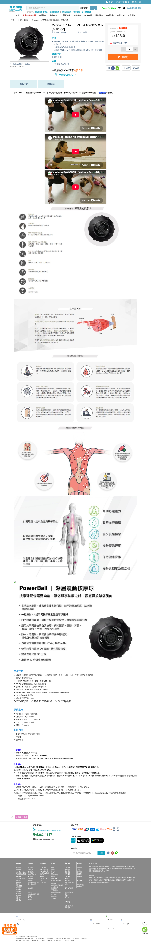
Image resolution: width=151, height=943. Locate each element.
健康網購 (58, 940)
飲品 (66, 884)
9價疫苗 (30, 869)
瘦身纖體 (54, 889)
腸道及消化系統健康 (57, 885)
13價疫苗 (31, 873)
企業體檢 (18, 901)
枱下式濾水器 (44, 871)
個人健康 (79, 873)
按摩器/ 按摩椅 (21, 817)
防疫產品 (67, 876)
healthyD (50, 940)
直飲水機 (43, 867)
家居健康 (79, 871)
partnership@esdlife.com (98, 871)
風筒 (66, 896)
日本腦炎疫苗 (32, 884)
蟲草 (52, 873)
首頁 (17, 15)
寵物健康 (67, 873)
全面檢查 (18, 867)
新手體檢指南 (86, 12)
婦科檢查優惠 (66, 12)
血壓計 (30, 892)
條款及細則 (67, 938)
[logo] (15, 12)
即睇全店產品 (66, 74)
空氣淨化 (67, 869)
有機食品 (79, 875)
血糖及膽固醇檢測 (33, 894)
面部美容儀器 (69, 892)
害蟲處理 (67, 880)
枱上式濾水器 (44, 869)
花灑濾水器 (43, 878)
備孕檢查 (18, 882)
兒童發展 (18, 899)
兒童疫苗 (30, 867)
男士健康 (18, 876)
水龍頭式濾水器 (45, 873)
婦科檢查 (18, 869)
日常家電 (67, 867)
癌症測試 (18, 888)
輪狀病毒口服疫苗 (33, 882)
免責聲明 (84, 938)
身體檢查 (79, 867)
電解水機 (43, 882)
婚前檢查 (18, 880)
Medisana (64, 32)
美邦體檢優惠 (54, 12)
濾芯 (41, 880)
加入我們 (58, 938)
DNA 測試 (19, 891)
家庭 (43, 940)
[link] (21, 919)
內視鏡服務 (19, 886)
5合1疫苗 (31, 876)
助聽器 (30, 899)
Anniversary (35, 940)
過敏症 (18, 884)
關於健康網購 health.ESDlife (24, 938)
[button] (123, 57)
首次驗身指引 (81, 885)
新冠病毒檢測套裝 (21, 875)
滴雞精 (53, 869)
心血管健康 (54, 891)
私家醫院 (76, 12)
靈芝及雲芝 (54, 875)
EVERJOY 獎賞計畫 (122, 2)
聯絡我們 (50, 938)
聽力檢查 (18, 895)
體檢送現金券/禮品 (41, 12)
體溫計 (30, 896)
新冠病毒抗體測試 (21, 873)
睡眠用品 (67, 878)
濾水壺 (42, 875)
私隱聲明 (76, 938)
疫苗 (78, 869)
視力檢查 (18, 893)
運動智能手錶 (69, 906)
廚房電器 (67, 871)
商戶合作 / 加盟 (40, 938)
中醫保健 (18, 897)
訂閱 (101, 853)
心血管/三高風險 (20, 878)
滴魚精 (53, 876)
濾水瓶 (42, 876)
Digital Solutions (69, 940)
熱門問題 (79, 887)
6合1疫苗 (31, 878)
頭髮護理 (54, 896)
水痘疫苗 (30, 880)
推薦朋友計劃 (136, 2)
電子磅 (30, 898)
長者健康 (67, 875)
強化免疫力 (54, 883)
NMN (52, 867)
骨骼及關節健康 (56, 892)
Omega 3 (54, 878)
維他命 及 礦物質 (56, 880)
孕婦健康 (54, 898)
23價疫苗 (31, 871)
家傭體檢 (18, 889)
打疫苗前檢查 (20, 871)
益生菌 (53, 871)
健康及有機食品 (69, 882)
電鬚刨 (67, 894)
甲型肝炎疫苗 (32, 875)
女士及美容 (54, 887)
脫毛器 (67, 898)
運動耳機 (67, 908)
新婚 (27, 940)
